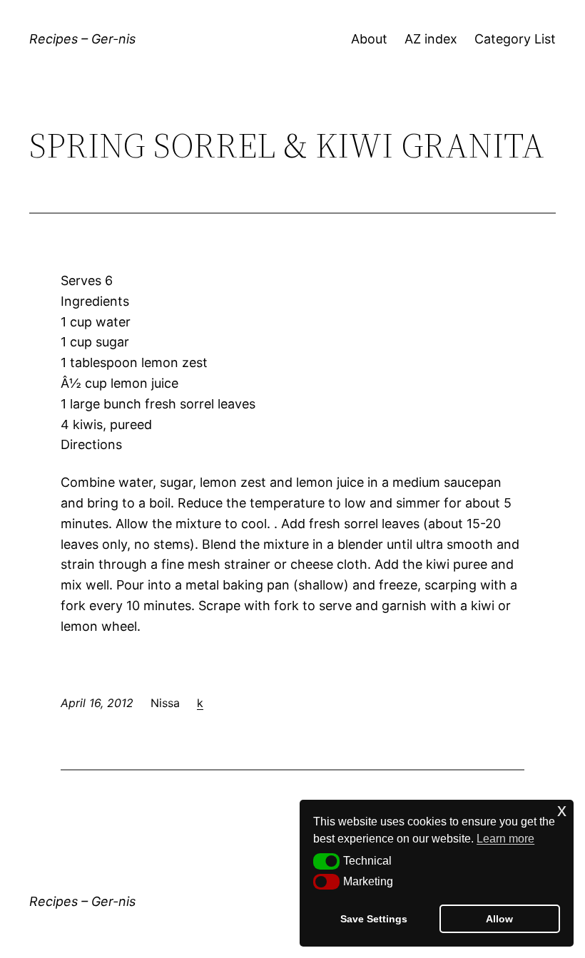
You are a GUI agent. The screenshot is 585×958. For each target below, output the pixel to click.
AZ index (431, 38)
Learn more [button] (505, 839)
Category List (515, 38)
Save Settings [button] (373, 918)
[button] (326, 861)
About (369, 38)
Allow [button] (499, 918)
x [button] (561, 810)
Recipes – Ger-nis (82, 38)
